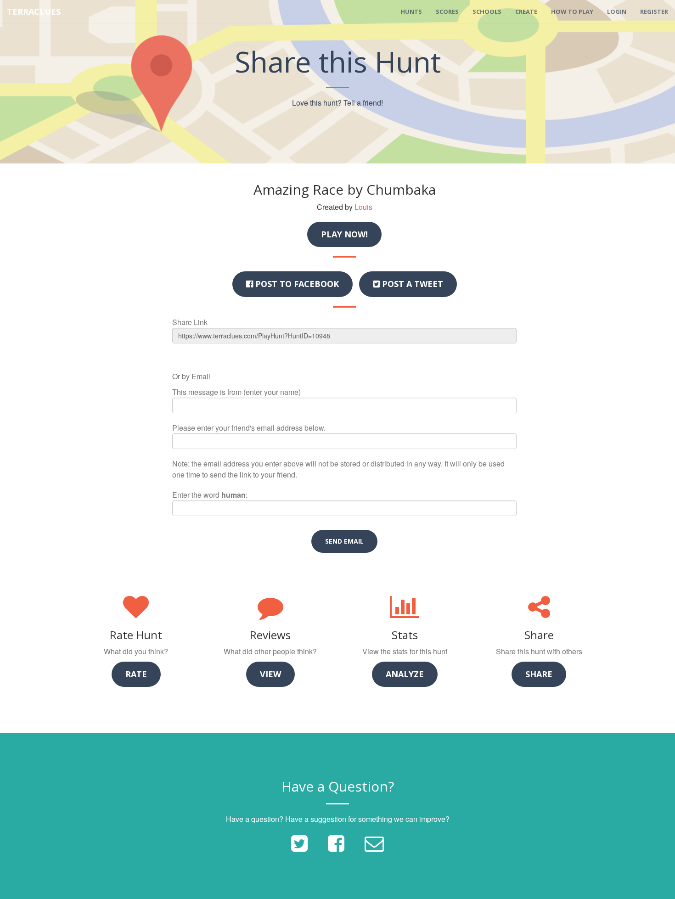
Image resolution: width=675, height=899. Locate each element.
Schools (486, 11)
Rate (136, 674)
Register (654, 11)
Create (526, 11)
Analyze (405, 674)
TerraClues (34, 11)
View (270, 674)
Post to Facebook (296, 283)
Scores (447, 11)
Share (538, 674)
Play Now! (344, 234)
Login (616, 11)
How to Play (572, 11)
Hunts (411, 11)
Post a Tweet (411, 283)
